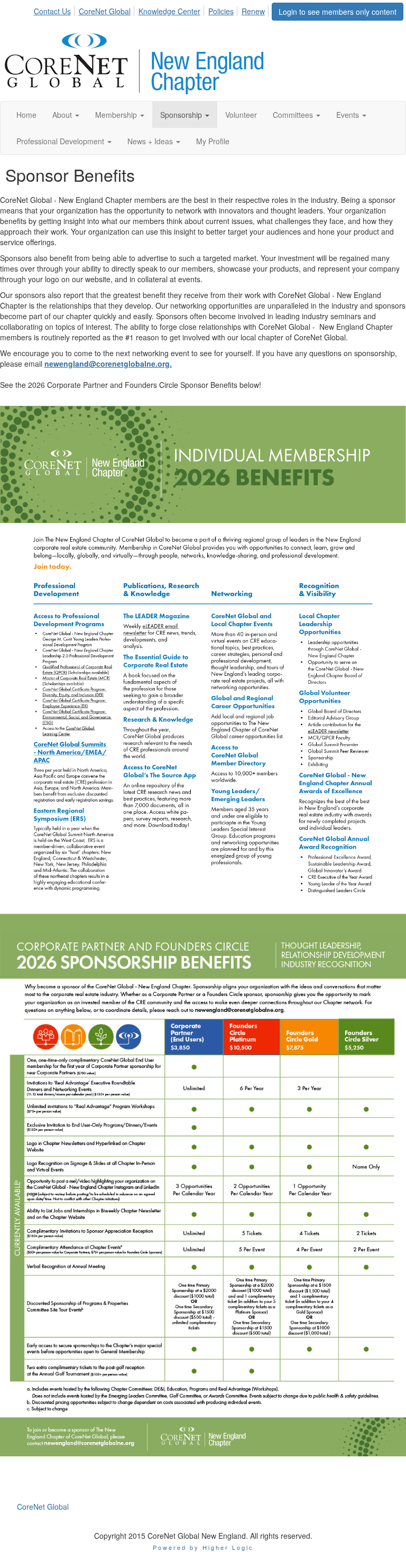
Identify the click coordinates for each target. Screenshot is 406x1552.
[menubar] (152, 9)
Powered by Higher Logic (203, 1547)
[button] (65, 114)
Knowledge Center (169, 11)
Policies (221, 11)
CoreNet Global (105, 11)
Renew (253, 11)
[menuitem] (55, 9)
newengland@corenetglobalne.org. (108, 363)
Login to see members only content (337, 11)
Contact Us (52, 11)
